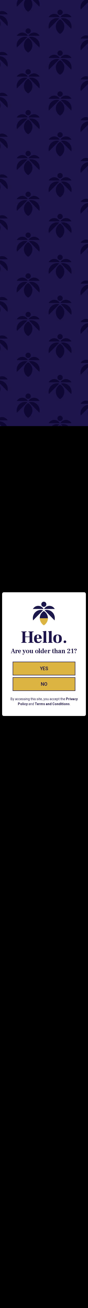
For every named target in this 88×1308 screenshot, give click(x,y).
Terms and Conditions (52, 704)
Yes (44, 668)
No (44, 684)
